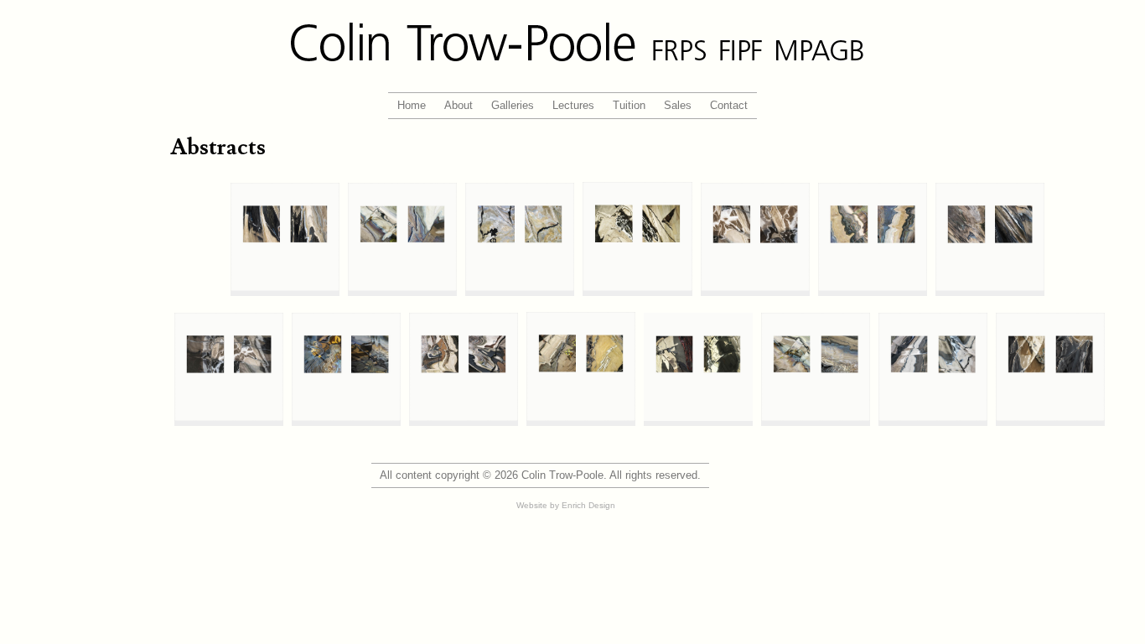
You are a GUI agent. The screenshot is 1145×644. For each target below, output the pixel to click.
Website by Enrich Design (565, 505)
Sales (678, 105)
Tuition (629, 105)
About (458, 105)
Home (411, 105)
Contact (729, 105)
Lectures (573, 105)
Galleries (512, 105)
